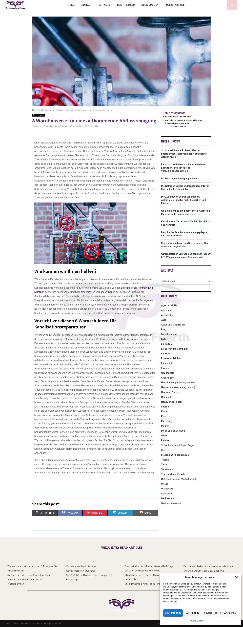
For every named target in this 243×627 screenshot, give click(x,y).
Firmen (165, 368)
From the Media (125, 5)
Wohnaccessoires (171, 503)
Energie (165, 353)
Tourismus (167, 469)
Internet (165, 406)
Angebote (166, 310)
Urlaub (164, 484)
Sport (164, 450)
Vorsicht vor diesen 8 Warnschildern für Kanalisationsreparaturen (183, 122)
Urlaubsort (167, 488)
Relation (165, 440)
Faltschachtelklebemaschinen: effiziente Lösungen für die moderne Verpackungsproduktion (183, 167)
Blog (163, 329)
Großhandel (167, 377)
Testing (165, 459)
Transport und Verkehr (173, 474)
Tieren (164, 464)
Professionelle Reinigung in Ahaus (180, 178)
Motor (164, 435)
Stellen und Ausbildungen (175, 455)
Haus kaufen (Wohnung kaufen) (178, 382)
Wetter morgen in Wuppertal (81, 570)
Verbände (166, 493)
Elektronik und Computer (174, 348)
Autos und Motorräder (173, 324)
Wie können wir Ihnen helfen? (178, 116)
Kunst (164, 416)
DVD (163, 339)
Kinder (164, 411)
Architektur (167, 315)
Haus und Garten (170, 392)
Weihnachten (168, 498)
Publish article (174, 5)
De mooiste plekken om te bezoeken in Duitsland (208, 566)
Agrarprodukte (169, 305)
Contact (86, 5)
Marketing (166, 421)
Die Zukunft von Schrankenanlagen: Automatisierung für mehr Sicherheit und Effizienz (183, 199)
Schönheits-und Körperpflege (177, 445)
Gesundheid (167, 373)
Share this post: (180, 126)
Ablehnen (192, 613)
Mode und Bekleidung (173, 430)
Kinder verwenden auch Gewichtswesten (28, 575)
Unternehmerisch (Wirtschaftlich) (179, 479)
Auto (163, 320)
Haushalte (166, 397)
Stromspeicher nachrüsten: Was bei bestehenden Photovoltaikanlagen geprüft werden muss (184, 153)
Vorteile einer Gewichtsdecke (81, 566)
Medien (165, 426)
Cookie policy (197, 621)
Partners (104, 5)
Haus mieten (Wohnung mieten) (178, 387)
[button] (236, 577)
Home (71, 5)
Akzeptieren (173, 613)
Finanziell (166, 363)
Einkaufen (166, 344)
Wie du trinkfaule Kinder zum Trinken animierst (149, 584)
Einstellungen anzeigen (220, 613)
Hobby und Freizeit (171, 402)
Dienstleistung (38, 115)
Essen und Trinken (171, 358)
